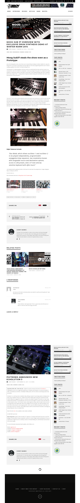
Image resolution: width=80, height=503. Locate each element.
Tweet (44, 439)
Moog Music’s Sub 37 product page (25, 175)
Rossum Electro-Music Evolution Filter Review (61, 28)
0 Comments (15, 384)
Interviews (16, 11)
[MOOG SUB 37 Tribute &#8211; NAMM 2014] (28, 184)
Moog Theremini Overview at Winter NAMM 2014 (12, 189)
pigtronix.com (13, 427)
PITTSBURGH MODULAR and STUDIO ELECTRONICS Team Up (18, 218)
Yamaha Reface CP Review (64, 94)
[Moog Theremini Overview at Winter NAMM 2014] (13, 184)
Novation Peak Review (60, 43)
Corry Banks (12, 49)
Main (60, 61)
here (15, 411)
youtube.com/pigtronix (15, 431)
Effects (8, 384)
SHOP (42, 1)
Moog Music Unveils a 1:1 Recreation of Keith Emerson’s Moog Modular (39, 270)
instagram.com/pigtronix (16, 430)
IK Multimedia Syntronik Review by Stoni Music (61, 36)
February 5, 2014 (48, 287)
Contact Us (37, 1)
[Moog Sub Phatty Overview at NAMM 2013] (43, 184)
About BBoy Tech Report (17, 1)
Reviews (24, 11)
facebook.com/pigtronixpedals (17, 428)
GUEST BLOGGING (29, 1)
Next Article (42, 215)
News (9, 11)
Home (8, 1)
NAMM (38, 11)
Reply (14, 289)
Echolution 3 (43, 388)
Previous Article (16, 215)
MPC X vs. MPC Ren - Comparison (65, 68)
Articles (32, 11)
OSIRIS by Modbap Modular (60, 107)
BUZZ (71, 11)
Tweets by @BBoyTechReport (60, 53)
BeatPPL (44, 11)
